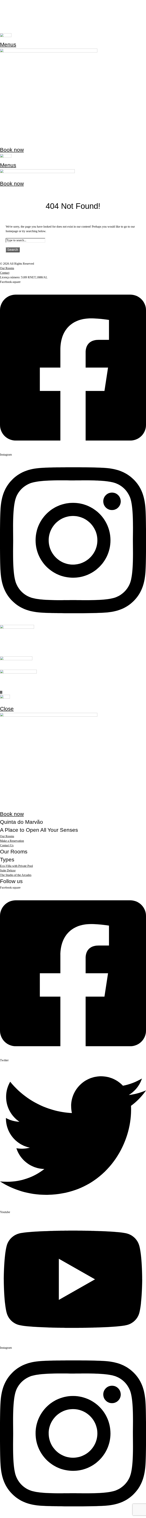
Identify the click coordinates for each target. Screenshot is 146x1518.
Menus (8, 44)
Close (7, 709)
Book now (12, 150)
